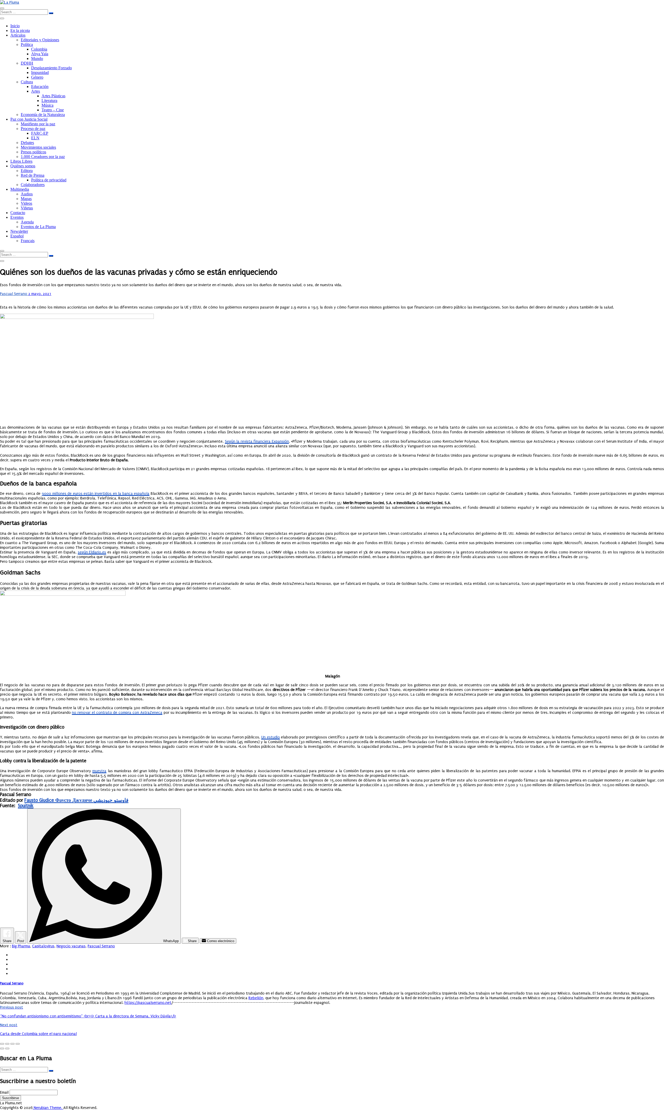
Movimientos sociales (38, 147)
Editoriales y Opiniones (40, 40)
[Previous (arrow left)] (2, 1048)
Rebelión (255, 998)
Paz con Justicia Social (28, 119)
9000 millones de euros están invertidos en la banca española (95, 493)
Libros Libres (21, 161)
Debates (27, 142)
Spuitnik (25, 805)
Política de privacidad (48, 180)
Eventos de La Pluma (38, 226)
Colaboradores (33, 184)
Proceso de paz (33, 128)
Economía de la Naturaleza (43, 114)
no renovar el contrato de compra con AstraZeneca (117, 712)
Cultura (27, 82)
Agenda (27, 222)
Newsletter (19, 231)
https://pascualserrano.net (148, 1002)
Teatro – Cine (53, 110)
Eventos (17, 217)
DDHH (27, 63)
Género (37, 77)
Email (4, 1092)
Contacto (17, 212)
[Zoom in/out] (18, 1044)
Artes (35, 91)
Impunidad (40, 72)
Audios (27, 194)
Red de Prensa (32, 175)
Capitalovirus (43, 946)
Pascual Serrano (14, 293)
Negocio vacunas (71, 946)
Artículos (17, 35)
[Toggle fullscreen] (12, 1044)
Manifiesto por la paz (38, 124)
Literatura (49, 100)
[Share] (7, 1044)
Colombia (39, 49)
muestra (99, 771)
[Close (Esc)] (2, 1044)
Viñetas (27, 208)
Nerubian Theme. (48, 1107)
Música (47, 105)
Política (27, 44)
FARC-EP (39, 133)
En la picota (20, 30)
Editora (27, 170)
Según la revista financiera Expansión (257, 441)
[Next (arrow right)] (7, 1048)
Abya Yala (39, 54)
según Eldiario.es (92, 552)
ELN (35, 138)
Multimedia (19, 189)
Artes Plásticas (53, 96)
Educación (40, 86)
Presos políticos (33, 152)
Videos (26, 203)
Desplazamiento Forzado (51, 68)
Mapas (26, 198)
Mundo (37, 58)
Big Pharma (21, 946)
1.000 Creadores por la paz (43, 156)
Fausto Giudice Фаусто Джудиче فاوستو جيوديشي (76, 800)
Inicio (15, 26)
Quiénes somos (22, 166)
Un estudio (270, 737)
